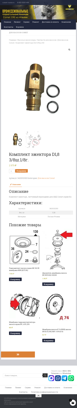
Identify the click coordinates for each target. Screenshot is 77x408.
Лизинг (17, 22)
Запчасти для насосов (46, 40)
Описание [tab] (16, 184)
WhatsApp (66, 373)
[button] (69, 49)
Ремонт (35, 22)
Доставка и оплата (50, 22)
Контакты (8, 27)
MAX (65, 371)
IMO (69, 371)
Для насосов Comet (18, 32)
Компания (66, 22)
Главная (7, 22)
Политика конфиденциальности (44, 392)
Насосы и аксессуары (26, 40)
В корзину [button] (15, 279)
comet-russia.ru (8, 2)
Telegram (55, 373)
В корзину (21, 171)
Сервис (26, 22)
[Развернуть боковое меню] (18, 354)
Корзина (20, 27)
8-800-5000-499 (23, 2)
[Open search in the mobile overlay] (25, 375)
